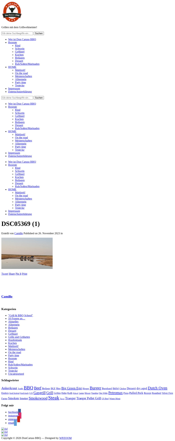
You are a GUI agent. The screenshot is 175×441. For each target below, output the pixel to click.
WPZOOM (65, 438)
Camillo (18, 233)
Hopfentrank (15, 340)
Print (24, 273)
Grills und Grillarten (19, 336)
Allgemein (20, 79)
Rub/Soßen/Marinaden (27, 63)
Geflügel (19, 51)
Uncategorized (16, 373)
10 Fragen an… (16, 318)
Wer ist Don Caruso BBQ (22, 39)
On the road (21, 73)
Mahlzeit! (20, 70)
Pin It (18, 273)
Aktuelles (13, 321)
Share (12, 273)
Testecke (19, 85)
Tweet (4, 273)
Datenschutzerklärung (20, 91)
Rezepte (12, 42)
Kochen (19, 54)
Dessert (19, 60)
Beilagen (20, 57)
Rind (17, 45)
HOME (12, 67)
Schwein (19, 48)
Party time (20, 82)
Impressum (14, 88)
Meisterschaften (23, 76)
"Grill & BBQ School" (20, 315)
